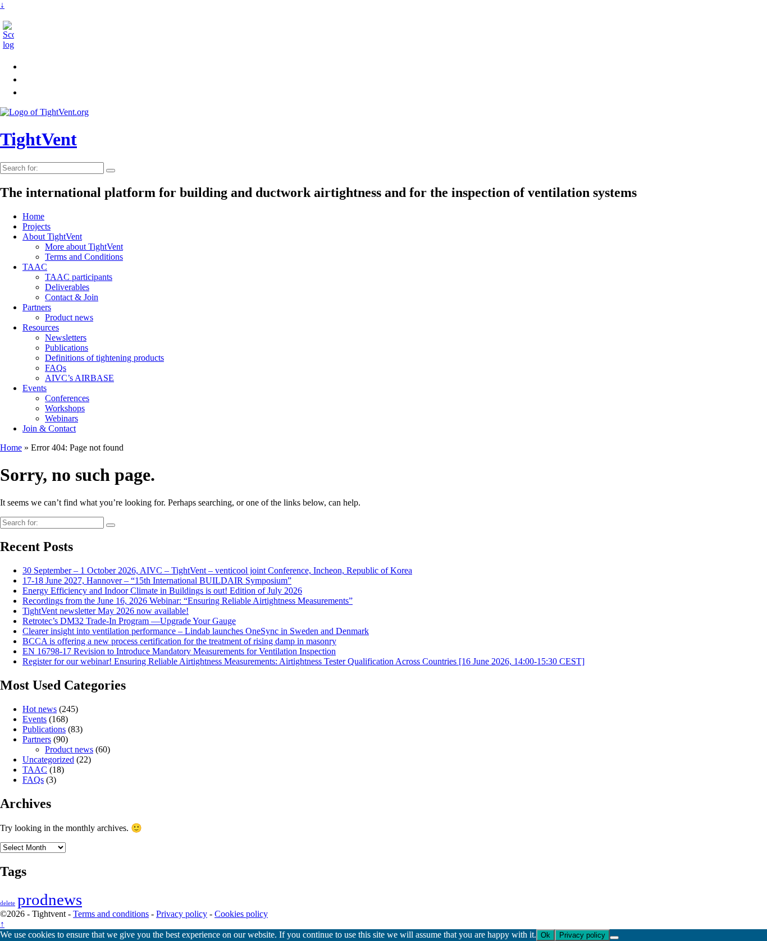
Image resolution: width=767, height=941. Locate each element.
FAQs (55, 368)
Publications (66, 347)
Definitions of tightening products (104, 357)
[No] (614, 937)
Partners (36, 307)
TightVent (38, 139)
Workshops (65, 408)
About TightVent (52, 236)
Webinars (61, 418)
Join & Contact (49, 428)
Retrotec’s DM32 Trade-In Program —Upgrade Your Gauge (129, 621)
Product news (69, 317)
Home (33, 216)
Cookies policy (241, 914)
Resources (40, 327)
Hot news (39, 709)
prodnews (49, 899)
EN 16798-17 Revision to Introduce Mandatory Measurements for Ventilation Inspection (179, 651)
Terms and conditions (111, 914)
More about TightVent (84, 246)
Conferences (67, 398)
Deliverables (67, 287)
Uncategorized (48, 759)
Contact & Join (71, 297)
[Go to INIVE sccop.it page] (11, 44)
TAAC (34, 267)
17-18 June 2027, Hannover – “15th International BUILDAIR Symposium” (156, 580)
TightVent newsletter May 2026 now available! (105, 611)
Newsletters (65, 337)
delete (7, 903)
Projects (36, 226)
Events (34, 388)
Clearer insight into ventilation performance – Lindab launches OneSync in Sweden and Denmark (195, 631)
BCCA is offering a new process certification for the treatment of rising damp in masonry (179, 641)
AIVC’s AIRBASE (79, 378)
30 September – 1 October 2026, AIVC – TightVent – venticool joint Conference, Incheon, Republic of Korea (217, 570)
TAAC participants (78, 277)
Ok (545, 935)
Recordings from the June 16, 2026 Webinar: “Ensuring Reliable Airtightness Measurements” (187, 600)
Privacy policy (181, 914)
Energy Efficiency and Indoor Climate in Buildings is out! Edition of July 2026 (162, 590)
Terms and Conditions (84, 256)
